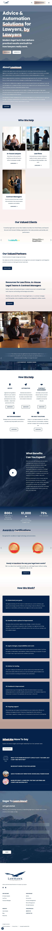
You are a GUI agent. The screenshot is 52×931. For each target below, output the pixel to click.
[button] (1, 240)
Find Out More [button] (7, 268)
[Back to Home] (6, 2)
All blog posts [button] (7, 748)
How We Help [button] (7, 52)
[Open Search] (31, 2)
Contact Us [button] (17, 52)
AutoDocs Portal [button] (40, 2)
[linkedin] (3, 887)
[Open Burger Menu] (49, 3)
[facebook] (5, 887)
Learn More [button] (6, 106)
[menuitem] (14, 894)
